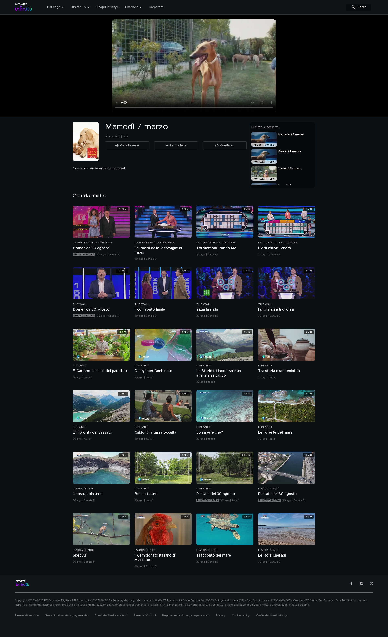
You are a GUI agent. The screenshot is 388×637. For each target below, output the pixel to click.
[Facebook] (351, 583)
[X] (371, 583)
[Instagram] (361, 583)
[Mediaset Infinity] (24, 7)
